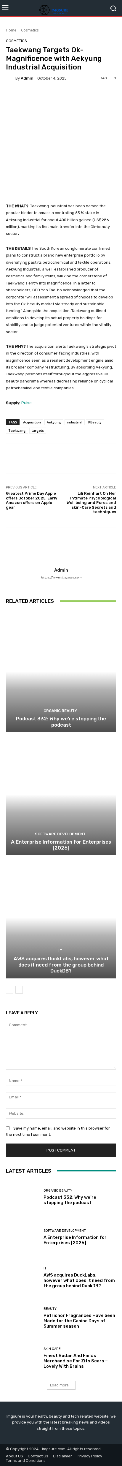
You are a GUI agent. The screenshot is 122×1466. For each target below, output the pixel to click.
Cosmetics (29, 30)
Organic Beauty (60, 711)
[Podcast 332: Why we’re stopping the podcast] (61, 671)
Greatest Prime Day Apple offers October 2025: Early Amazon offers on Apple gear (31, 500)
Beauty (50, 1308)
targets (38, 430)
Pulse (26, 403)
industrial (74, 422)
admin (27, 78)
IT (60, 951)
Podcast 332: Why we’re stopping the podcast (61, 722)
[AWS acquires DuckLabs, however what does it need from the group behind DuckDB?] (61, 917)
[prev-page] (9, 990)
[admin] (10, 78)
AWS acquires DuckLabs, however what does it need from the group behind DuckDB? (61, 965)
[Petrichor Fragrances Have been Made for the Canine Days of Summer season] (22, 1317)
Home (11, 30)
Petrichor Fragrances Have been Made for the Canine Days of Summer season (79, 1321)
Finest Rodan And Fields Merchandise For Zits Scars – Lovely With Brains (76, 1361)
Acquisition (32, 422)
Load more (59, 1385)
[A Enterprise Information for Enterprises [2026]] (61, 794)
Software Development (60, 834)
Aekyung (54, 422)
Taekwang (17, 430)
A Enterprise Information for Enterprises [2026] (61, 845)
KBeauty (95, 422)
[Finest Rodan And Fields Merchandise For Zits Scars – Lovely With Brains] (22, 1358)
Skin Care (52, 1348)
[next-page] (19, 990)
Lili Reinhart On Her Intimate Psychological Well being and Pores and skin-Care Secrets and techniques (91, 502)
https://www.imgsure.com (61, 577)
